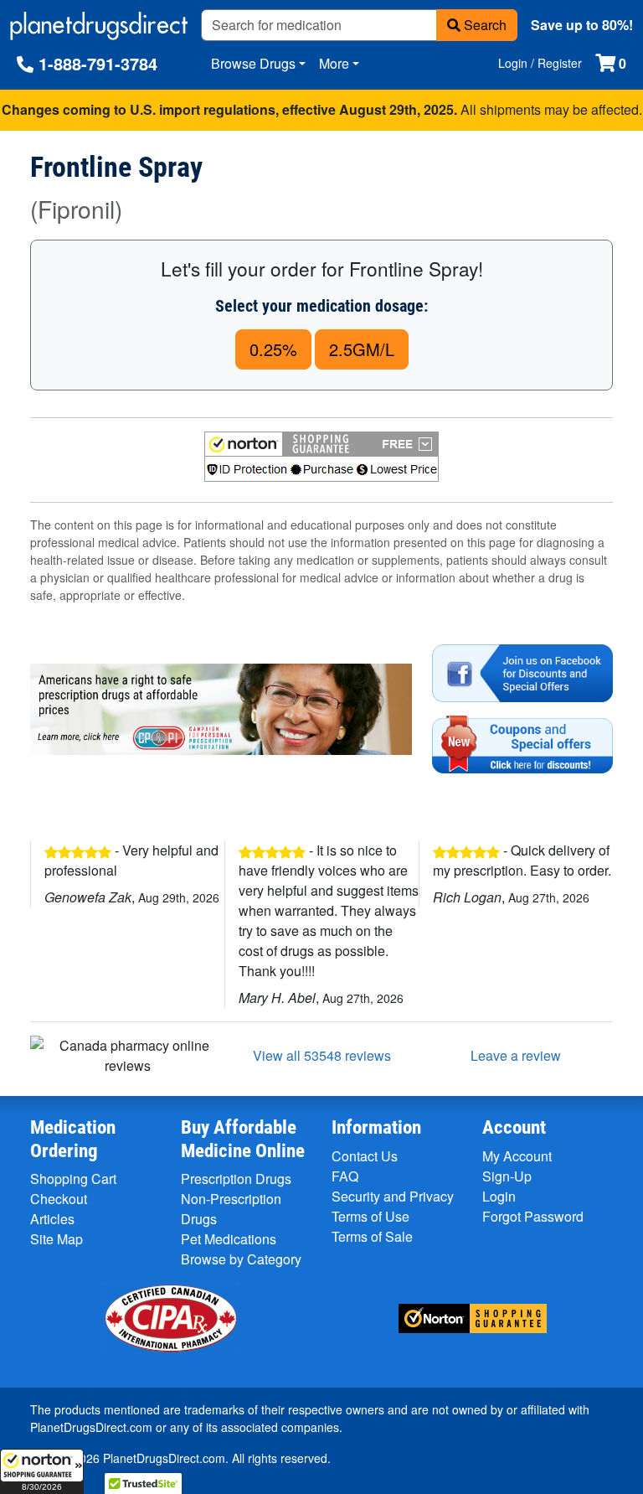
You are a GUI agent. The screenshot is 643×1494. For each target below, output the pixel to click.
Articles (52, 1218)
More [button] (334, 63)
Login (499, 1196)
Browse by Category (241, 1259)
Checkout (58, 1198)
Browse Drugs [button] (253, 63)
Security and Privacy (393, 1196)
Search (483, 24)
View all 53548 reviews (322, 1055)
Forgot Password (533, 1216)
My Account (517, 1156)
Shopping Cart (73, 1178)
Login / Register (540, 62)
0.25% (273, 349)
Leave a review (516, 1055)
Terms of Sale (372, 1236)
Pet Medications (228, 1238)
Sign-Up (507, 1176)
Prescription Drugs (236, 1178)
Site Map (56, 1238)
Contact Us (365, 1156)
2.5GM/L (361, 349)
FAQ (345, 1176)
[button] (42, 1471)
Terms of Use (370, 1216)
